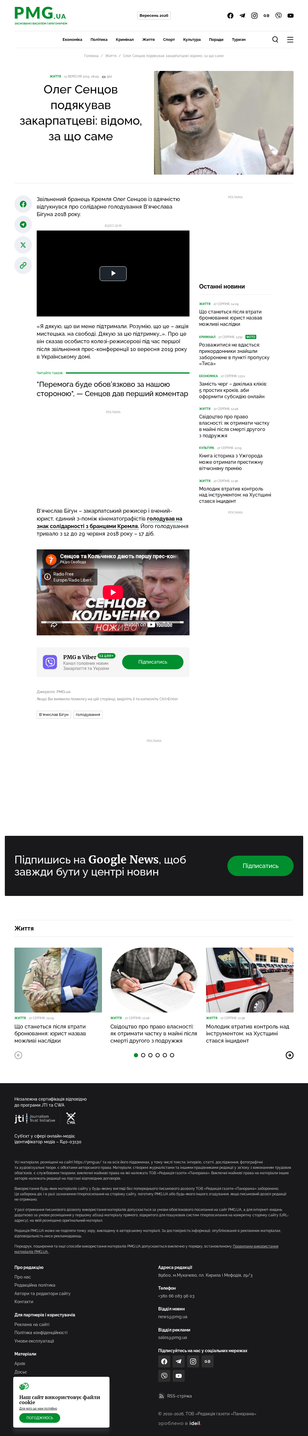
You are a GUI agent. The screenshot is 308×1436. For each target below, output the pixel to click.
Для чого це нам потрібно (38, 1408)
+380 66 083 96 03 (176, 1296)
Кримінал (125, 39)
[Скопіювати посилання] (23, 265)
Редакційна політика (34, 1285)
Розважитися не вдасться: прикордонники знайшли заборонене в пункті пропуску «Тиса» (234, 354)
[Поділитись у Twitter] (23, 245)
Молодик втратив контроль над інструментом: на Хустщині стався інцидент (235, 495)
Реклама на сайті (31, 1324)
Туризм (238, 39)
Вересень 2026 (154, 15)
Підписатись (152, 662)
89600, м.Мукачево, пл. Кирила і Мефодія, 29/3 (205, 1275)
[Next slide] (289, 1055)
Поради (216, 39)
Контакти (23, 1301)
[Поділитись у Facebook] (23, 204)
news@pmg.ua (172, 1316)
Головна (91, 56)
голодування (88, 714)
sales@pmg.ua (172, 1337)
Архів (19, 1363)
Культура (192, 39)
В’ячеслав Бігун (54, 714)
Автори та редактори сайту (42, 1293)
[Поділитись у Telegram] (23, 224)
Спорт (169, 39)
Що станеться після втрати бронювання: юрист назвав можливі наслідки (230, 318)
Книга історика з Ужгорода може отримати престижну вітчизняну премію (231, 462)
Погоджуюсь (39, 1418)
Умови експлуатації (34, 1341)
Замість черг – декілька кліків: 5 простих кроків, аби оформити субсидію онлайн (233, 390)
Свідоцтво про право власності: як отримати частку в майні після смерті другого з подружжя (234, 426)
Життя (148, 39)
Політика (99, 39)
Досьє (20, 1372)
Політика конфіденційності (40, 1332)
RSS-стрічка (179, 1396)
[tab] (136, 1055)
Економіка (72, 39)
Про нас (22, 1277)
